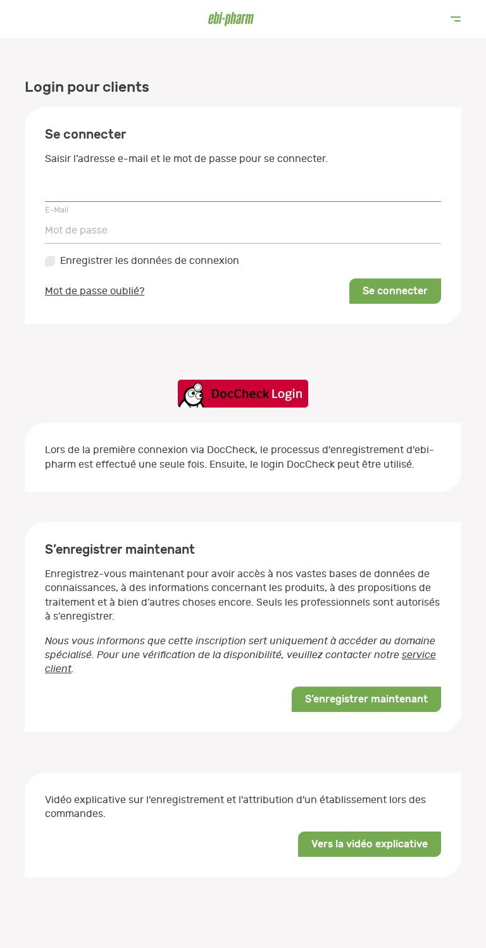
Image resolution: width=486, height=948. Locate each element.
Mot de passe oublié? (94, 291)
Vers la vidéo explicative (369, 844)
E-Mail (56, 210)
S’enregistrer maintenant (366, 699)
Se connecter (395, 291)
